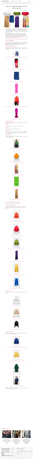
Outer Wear (13, 452)
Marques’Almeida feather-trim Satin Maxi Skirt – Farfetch (16, 261)
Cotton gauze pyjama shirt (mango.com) (16, 318)
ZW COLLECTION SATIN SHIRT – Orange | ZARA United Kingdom (16, 221)
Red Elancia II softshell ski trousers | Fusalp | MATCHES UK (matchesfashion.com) (16, 69)
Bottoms (13, 450)
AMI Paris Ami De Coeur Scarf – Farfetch (16, 187)
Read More (26, 443)
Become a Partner (19, 451)
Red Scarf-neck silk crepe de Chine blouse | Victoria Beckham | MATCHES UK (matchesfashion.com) (16, 106)
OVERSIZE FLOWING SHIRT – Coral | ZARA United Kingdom (16, 235)
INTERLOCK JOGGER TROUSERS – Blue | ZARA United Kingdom (16, 288)
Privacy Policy (18, 452)
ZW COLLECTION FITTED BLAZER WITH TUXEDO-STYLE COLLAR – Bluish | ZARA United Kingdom (16, 347)
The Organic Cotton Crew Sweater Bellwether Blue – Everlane (16, 385)
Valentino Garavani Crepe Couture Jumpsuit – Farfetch (16, 94)
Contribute (19, 1)
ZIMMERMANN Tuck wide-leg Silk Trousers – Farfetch (16, 199)
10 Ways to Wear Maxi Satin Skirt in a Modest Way (6, 441)
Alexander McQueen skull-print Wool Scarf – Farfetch (16, 81)
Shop (16, 1)
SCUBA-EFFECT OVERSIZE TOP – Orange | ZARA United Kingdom (16, 162)
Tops (12, 449)
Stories (13, 1)
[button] (29, 1)
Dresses (13, 451)
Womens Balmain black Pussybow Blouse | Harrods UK (16, 329)
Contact (17, 449)
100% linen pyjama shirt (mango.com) (16, 305)
